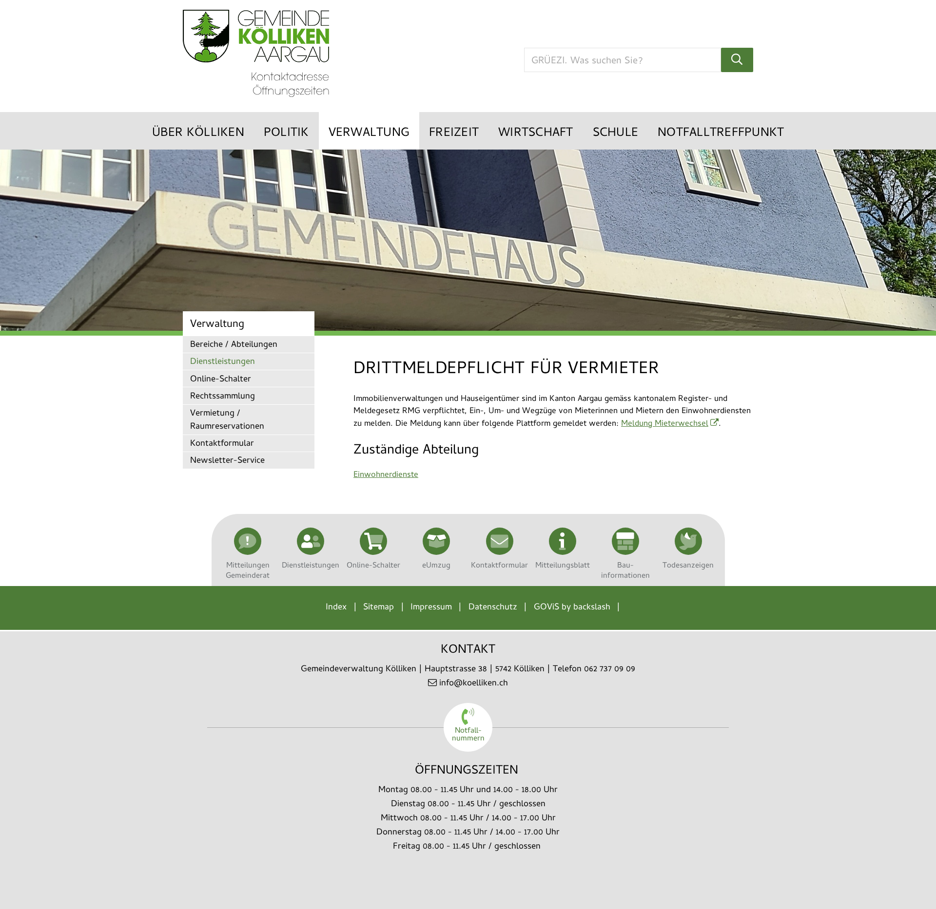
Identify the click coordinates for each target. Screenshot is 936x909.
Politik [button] (286, 134)
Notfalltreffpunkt (721, 134)
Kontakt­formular (499, 565)
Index (336, 608)
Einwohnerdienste (385, 475)
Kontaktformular (222, 444)
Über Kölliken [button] (198, 134)
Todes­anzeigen (688, 565)
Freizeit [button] (454, 134)
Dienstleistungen (222, 362)
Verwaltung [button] (369, 134)
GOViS (546, 608)
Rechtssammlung (222, 397)
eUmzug (436, 565)
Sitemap (378, 608)
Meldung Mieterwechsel (664, 424)
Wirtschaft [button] (535, 134)
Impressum (431, 608)
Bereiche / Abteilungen (233, 345)
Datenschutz (492, 608)
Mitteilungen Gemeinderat (248, 570)
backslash (591, 608)
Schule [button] (616, 134)
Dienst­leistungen (310, 565)
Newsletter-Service (227, 461)
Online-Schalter (220, 380)
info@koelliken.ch (473, 684)
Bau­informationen (625, 570)
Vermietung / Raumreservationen (227, 420)
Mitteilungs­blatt (562, 565)
